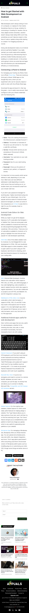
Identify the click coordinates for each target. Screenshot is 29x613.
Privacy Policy (18, 588)
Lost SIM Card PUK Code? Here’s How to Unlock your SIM (21, 556)
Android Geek (13, 479)
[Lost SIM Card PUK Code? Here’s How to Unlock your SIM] (21, 549)
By (1, 20)
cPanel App (12, 75)
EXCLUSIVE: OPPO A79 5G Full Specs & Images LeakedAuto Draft (21, 539)
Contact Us (21, 593)
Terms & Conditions (11, 591)
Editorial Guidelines (22, 591)
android (9, 455)
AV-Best (15, 204)
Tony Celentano (5, 20)
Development (18, 455)
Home (3, 7)
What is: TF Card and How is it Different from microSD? (7, 539)
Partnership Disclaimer (11, 593)
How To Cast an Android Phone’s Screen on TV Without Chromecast (21, 571)
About (4, 588)
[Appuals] (14, 3)
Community (10, 588)
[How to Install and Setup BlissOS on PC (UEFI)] (7, 549)
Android (7, 7)
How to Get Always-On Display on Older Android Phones (7, 571)
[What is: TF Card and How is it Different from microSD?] (7, 532)
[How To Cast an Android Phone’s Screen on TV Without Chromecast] (21, 564)
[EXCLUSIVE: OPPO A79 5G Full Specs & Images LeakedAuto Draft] (21, 532)
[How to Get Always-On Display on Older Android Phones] (7, 564)
